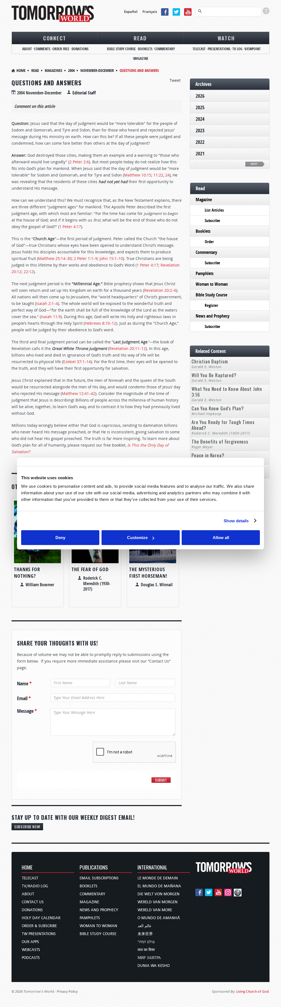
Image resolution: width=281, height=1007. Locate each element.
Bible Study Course (121, 48)
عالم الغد (144, 926)
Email (24, 698)
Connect (54, 38)
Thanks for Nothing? (27, 572)
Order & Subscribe (39, 926)
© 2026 (17, 991)
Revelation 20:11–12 (127, 348)
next (254, 164)
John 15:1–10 (111, 258)
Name (24, 683)
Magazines (53, 70)
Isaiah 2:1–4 (47, 303)
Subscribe (212, 220)
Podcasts (31, 957)
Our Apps (30, 941)
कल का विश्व (146, 949)
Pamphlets (204, 273)
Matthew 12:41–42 (78, 393)
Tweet (175, 80)
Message (27, 711)
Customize (137, 537)
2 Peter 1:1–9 (85, 258)
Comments (42, 48)
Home (21, 70)
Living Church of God (252, 991)
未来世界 (145, 934)
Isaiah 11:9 (51, 316)
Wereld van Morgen (157, 902)
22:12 (28, 271)
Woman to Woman (212, 284)
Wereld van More (154, 910)
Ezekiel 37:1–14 (77, 361)
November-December (97, 70)
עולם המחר (146, 941)
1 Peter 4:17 (70, 226)
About (27, 48)
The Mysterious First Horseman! (148, 572)
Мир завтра (149, 957)
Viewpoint (253, 48)
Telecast (199, 48)
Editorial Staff (84, 93)
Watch (226, 38)
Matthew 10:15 (137, 175)
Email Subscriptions (99, 878)
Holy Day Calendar (41, 918)
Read (140, 38)
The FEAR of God (90, 569)
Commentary (164, 48)
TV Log (237, 48)
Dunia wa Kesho (153, 965)
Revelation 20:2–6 (160, 290)
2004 (71, 70)
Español (130, 11)
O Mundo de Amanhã (158, 918)
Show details (236, 520)
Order (209, 242)
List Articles (214, 210)
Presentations (219, 48)
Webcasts (31, 949)
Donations (80, 48)
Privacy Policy (67, 991)
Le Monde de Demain (157, 878)
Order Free (60, 48)
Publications (94, 868)
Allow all (221, 537)
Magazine (140, 58)
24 (167, 175)
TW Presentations (39, 934)
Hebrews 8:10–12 (100, 323)
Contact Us (33, 902)
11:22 (158, 175)
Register (211, 305)
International (152, 868)
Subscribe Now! (27, 826)
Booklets (145, 48)
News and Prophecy (212, 316)
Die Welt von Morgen (158, 894)
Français (149, 11)
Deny (60, 537)
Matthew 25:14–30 (55, 258)
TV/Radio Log (35, 886)
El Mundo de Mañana (159, 886)
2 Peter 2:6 (79, 161)
